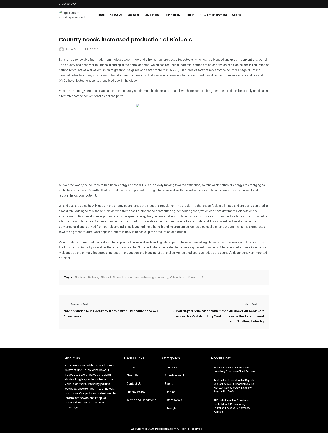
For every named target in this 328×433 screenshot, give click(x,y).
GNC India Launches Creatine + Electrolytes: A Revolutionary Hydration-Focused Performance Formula (232, 406)
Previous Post (79, 304)
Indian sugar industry (154, 277)
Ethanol (105, 277)
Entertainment (174, 375)
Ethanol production (126, 277)
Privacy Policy (135, 392)
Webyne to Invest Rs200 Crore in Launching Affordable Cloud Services (234, 369)
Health (189, 15)
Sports (236, 15)
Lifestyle (171, 408)
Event (169, 383)
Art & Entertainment (213, 15)
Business (133, 15)
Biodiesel (80, 277)
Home (100, 15)
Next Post (251, 304)
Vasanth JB (195, 277)
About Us (116, 15)
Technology (172, 15)
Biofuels (93, 277)
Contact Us (133, 383)
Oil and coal (178, 277)
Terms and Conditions (141, 400)
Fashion (170, 392)
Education (152, 15)
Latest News (173, 400)
